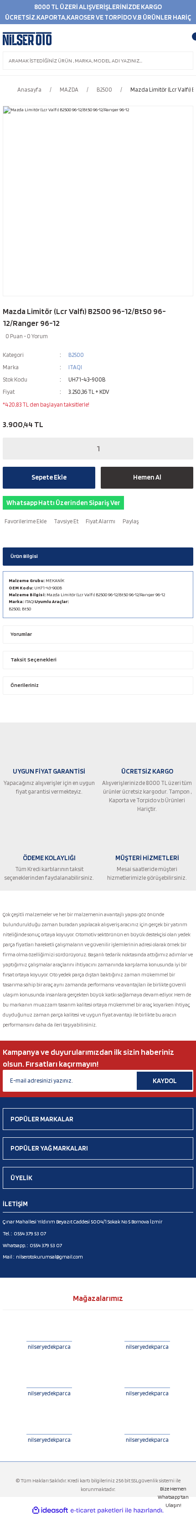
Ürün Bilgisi (24, 556)
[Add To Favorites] (24, 521)
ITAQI (75, 367)
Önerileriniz (24, 685)
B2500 (76, 354)
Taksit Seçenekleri (33, 659)
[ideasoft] (50, 1511)
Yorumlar (21, 634)
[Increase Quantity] (180, 448)
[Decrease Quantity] (15, 448)
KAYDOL (165, 1081)
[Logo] (27, 39)
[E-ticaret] (97, 1510)
